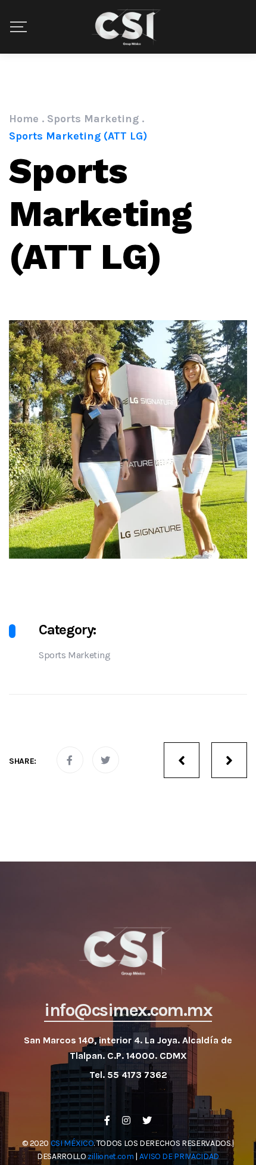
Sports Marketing (75, 655)
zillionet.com (110, 1156)
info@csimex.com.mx (128, 1010)
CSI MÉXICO (72, 1143)
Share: (22, 761)
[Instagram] (126, 1120)
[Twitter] (147, 1120)
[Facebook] (107, 1120)
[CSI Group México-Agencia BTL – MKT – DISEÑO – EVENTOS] (128, 27)
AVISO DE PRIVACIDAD (179, 1156)
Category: (67, 629)
